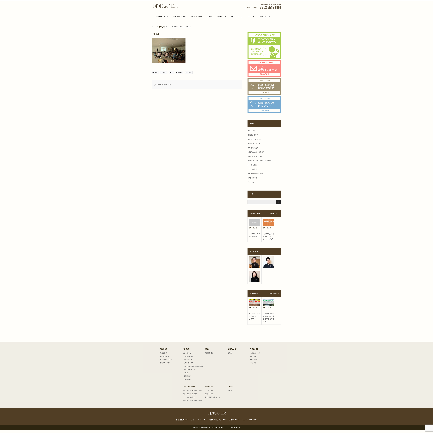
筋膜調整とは (188, 359)
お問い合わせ (264, 16)
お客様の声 (187, 379)
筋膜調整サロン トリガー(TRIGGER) (212, 427)
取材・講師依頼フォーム (256, 173)
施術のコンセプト (254, 143)
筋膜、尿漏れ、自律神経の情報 (192, 390)
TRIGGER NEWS (196, 16)
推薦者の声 (187, 376)
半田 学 (253, 356)
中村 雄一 (253, 359)
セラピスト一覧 (255, 353)
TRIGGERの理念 (253, 135)
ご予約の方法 (252, 169)
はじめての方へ (179, 16)
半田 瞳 (253, 362)
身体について (236, 16)
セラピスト (221, 16)
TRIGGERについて (161, 16)
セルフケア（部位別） (255, 156)
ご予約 (209, 16)
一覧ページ (273, 213)
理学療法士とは (188, 362)
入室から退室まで (189, 369)
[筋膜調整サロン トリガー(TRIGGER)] (178, 6)
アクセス (250, 16)
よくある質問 (252, 165)
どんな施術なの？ (189, 356)
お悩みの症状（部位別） (256, 152)
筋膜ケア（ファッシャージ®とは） (260, 161)
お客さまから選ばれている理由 (193, 366)
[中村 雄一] (268, 262)
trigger (164, 84)
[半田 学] (254, 262)
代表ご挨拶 (251, 131)
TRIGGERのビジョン (254, 139)
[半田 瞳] (254, 276)
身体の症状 (161, 27)
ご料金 (186, 372)
